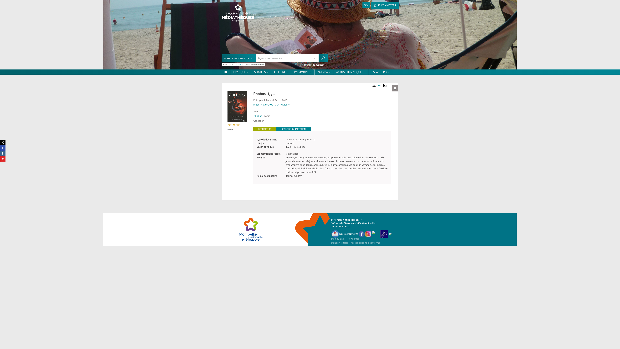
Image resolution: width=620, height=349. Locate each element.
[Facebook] (362, 234)
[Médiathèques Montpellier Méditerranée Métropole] (238, 13)
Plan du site (337, 238)
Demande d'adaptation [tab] (293, 128)
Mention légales (339, 242)
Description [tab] (264, 128)
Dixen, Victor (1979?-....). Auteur (270, 104)
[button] (237, 106)
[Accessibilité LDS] (384, 234)
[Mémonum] (390, 234)
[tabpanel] (322, 158)
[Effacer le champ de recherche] (315, 58)
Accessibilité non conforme (365, 242)
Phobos (258, 115)
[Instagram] (368, 234)
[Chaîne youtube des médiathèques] (375, 234)
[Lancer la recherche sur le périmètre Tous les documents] (323, 58)
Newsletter (353, 238)
